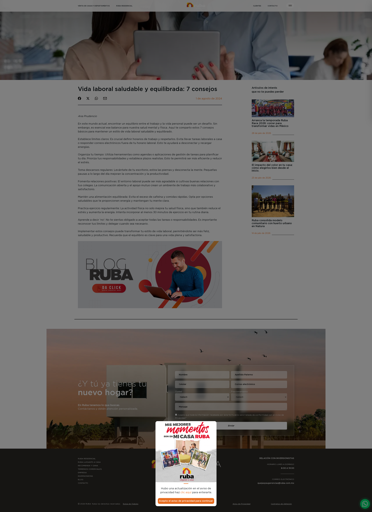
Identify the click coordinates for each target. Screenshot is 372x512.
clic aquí (185, 492)
